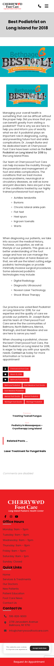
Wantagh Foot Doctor (13, 402)
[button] (46, 6)
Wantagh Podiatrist (34, 402)
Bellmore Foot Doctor (19, 379)
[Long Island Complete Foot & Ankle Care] (12, 6)
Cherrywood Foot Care (19, 369)
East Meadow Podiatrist (14, 391)
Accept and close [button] (39, 648)
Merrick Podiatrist (31, 396)
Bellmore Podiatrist (12, 385)
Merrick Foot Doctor (12, 396)
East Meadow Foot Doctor (34, 385)
